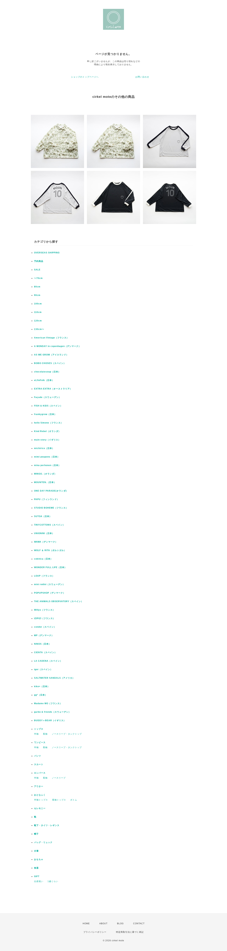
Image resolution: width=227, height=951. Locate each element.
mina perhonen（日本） (47, 465)
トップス (38, 729)
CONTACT (139, 923)
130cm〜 (39, 329)
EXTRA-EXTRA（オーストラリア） (53, 389)
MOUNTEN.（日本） (45, 482)
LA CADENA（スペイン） (48, 661)
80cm (37, 286)
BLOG (120, 923)
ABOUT (103, 923)
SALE (37, 269)
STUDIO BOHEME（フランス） (51, 508)
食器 (36, 868)
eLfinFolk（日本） (44, 380)
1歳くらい (53, 881)
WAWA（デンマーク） (45, 542)
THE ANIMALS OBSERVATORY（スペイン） (58, 601)
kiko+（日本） (42, 686)
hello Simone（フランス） (48, 423)
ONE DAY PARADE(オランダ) (50, 491)
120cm (38, 320)
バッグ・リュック (43, 842)
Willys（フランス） (44, 610)
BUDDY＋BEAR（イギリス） (50, 720)
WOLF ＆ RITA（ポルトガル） (50, 550)
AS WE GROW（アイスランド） (51, 355)
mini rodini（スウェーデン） (49, 584)
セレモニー (40, 808)
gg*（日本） (40, 695)
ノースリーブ (59, 778)
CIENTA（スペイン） (45, 652)
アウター (38, 786)
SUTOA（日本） (43, 516)
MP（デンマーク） (44, 635)
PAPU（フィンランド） (46, 499)
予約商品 (38, 261)
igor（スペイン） (43, 669)
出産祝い (38, 881)
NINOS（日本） (42, 644)
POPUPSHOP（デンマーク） (49, 593)
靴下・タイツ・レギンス (46, 825)
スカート (38, 764)
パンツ (37, 756)
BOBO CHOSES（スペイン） (50, 363)
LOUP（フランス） (44, 576)
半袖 (36, 734)
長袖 (45, 734)
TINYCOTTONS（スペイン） (49, 525)
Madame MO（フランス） (48, 703)
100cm (38, 303)
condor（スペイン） (45, 627)
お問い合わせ (142, 77)
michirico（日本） (44, 448)
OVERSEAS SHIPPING (47, 252)
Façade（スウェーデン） (47, 397)
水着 (36, 851)
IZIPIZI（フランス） (44, 618)
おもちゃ (38, 859)
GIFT (36, 876)
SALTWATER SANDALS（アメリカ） (54, 678)
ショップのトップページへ (85, 77)
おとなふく (40, 795)
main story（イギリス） (47, 440)
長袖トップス (59, 800)
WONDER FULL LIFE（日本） (50, 567)
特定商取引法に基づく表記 (130, 932)
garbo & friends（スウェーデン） (52, 712)
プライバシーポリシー (94, 932)
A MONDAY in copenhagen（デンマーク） (57, 346)
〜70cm (38, 278)
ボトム (73, 800)
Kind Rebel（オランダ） (47, 431)
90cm (37, 295)
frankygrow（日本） (45, 414)
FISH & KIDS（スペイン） (48, 406)
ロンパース (40, 773)
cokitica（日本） (43, 559)
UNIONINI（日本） (44, 533)
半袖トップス (41, 800)
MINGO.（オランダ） (45, 474)
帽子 (36, 834)
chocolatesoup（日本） (47, 372)
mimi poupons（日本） (47, 457)
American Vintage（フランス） (51, 337)
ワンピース (40, 742)
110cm (38, 312)
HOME (86, 923)
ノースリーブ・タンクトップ (67, 734)
